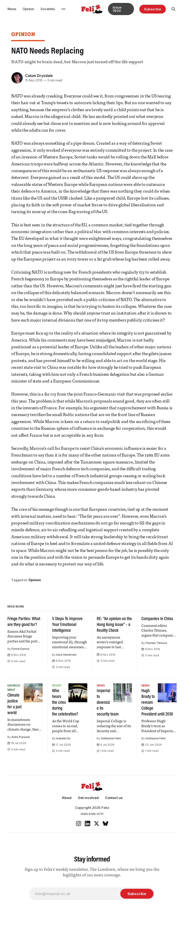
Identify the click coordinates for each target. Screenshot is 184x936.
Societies (47, 9)
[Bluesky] (105, 823)
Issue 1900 (117, 9)
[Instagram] (78, 823)
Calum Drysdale (39, 75)
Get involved (88, 798)
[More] (63, 9)
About (67, 798)
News (11, 9)
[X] (96, 823)
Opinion (28, 9)
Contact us (114, 798)
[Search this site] (173, 9)
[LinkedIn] (87, 823)
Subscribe (152, 9)
